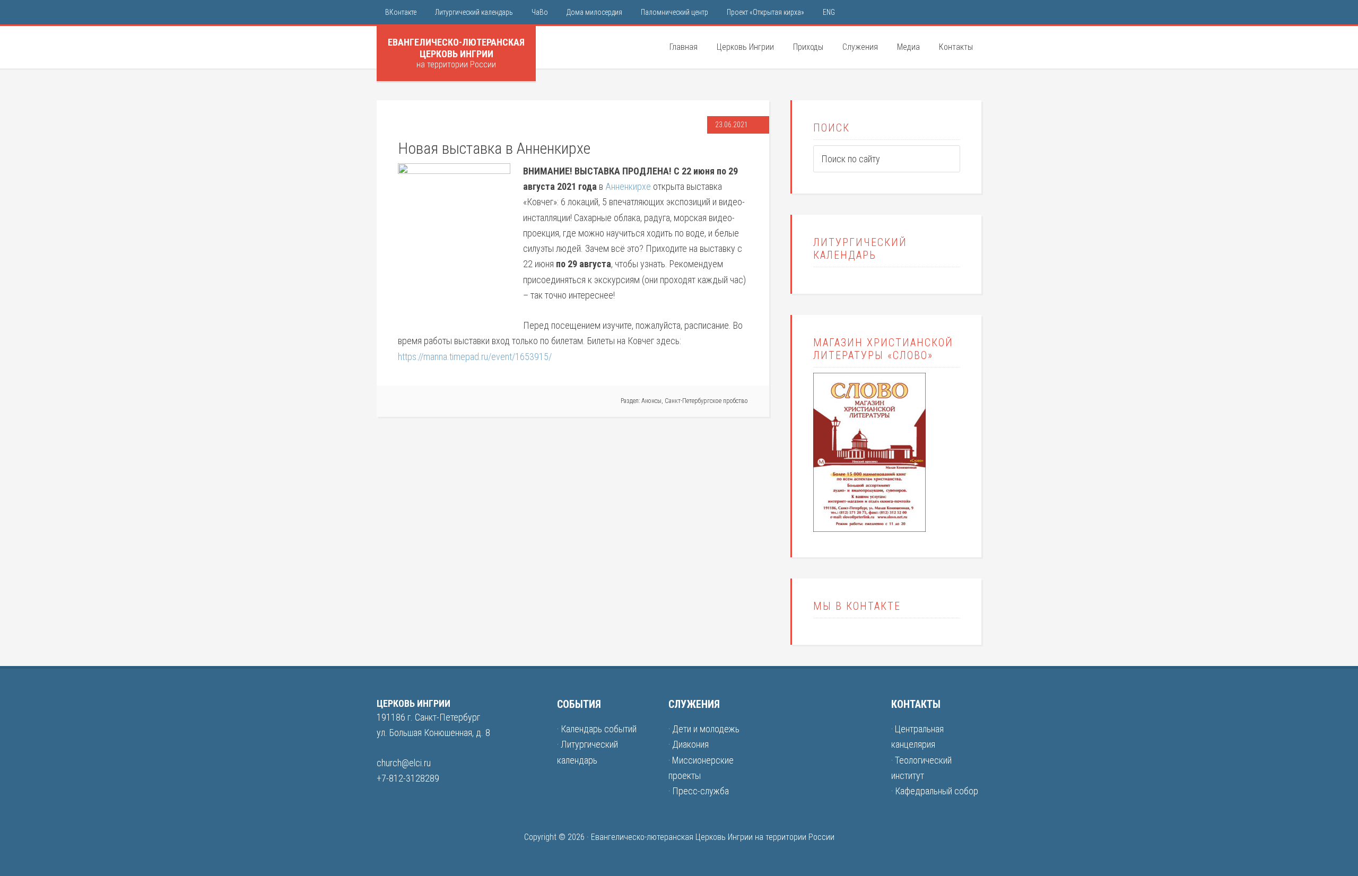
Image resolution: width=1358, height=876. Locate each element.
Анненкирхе (628, 186)
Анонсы (651, 401)
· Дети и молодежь (703, 728)
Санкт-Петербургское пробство (706, 401)
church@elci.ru (404, 762)
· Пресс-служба (698, 790)
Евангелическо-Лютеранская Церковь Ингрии (456, 48)
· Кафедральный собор (934, 790)
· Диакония (688, 744)
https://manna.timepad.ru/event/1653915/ (475, 356)
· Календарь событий (597, 728)
